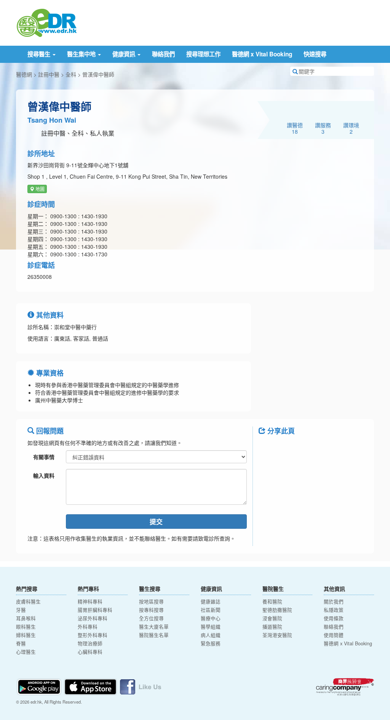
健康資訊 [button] (124, 54)
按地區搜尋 (151, 601)
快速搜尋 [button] (315, 54)
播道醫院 (272, 626)
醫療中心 (211, 618)
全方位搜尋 (151, 618)
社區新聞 (211, 609)
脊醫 (21, 643)
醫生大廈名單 (154, 626)
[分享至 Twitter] (287, 448)
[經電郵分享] (327, 448)
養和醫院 (272, 601)
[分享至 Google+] (307, 448)
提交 (156, 521)
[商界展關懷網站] (345, 687)
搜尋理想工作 (203, 54)
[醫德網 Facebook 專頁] (140, 686)
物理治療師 (90, 643)
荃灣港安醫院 (277, 635)
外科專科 (88, 626)
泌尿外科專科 (92, 618)
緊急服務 (211, 643)
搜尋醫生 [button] (39, 54)
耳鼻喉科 (26, 618)
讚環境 (351, 128)
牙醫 (21, 609)
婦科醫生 (26, 635)
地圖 (39, 189)
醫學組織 (211, 626)
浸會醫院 (272, 618)
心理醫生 (26, 651)
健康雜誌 (211, 601)
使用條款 (334, 618)
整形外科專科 (92, 635)
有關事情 (43, 457)
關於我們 (334, 601)
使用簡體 (334, 635)
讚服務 (323, 128)
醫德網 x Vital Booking (262, 54)
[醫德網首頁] (46, 22)
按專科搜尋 (151, 609)
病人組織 (211, 635)
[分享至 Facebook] (268, 448)
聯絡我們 (163, 54)
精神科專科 (90, 601)
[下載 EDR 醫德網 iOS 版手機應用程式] (91, 686)
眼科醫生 (26, 626)
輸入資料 (43, 475)
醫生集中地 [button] (82, 54)
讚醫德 (295, 128)
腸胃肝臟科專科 (95, 609)
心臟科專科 (90, 651)
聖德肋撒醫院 (277, 609)
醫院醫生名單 (154, 635)
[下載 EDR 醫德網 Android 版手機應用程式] (39, 686)
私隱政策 (334, 609)
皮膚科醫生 (28, 601)
